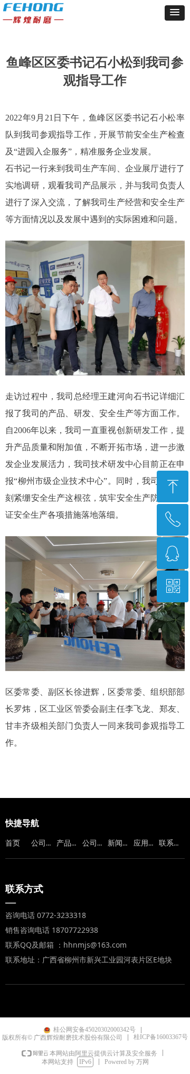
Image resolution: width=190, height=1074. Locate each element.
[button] (175, 13)
